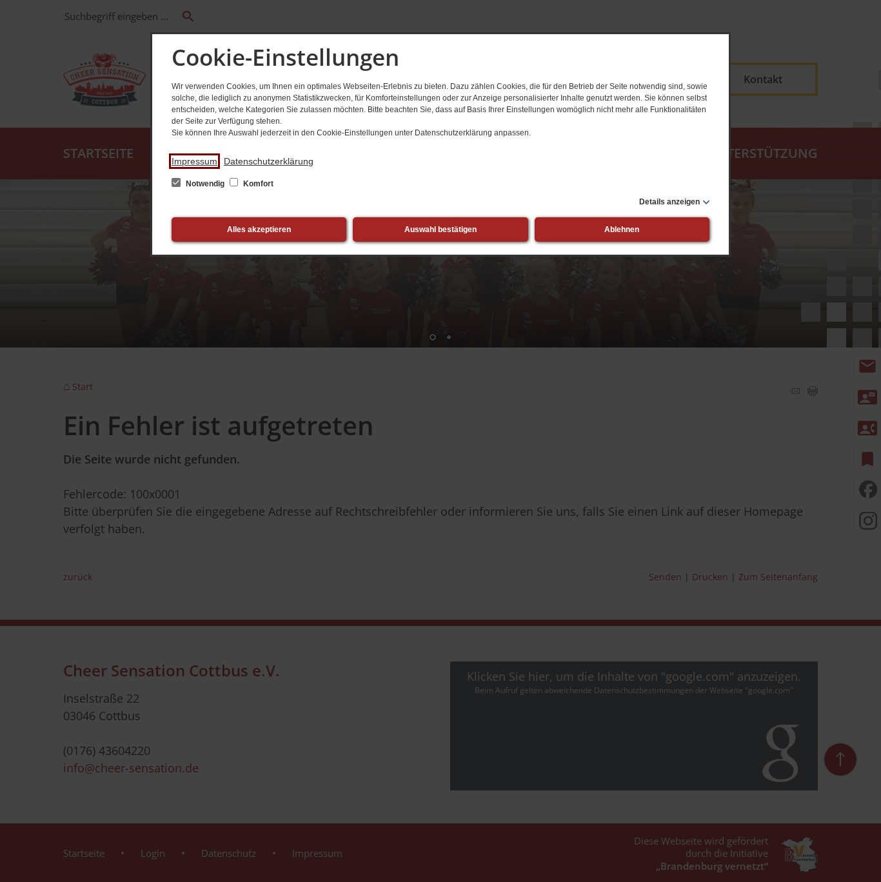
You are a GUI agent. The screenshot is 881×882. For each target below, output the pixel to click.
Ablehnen (621, 229)
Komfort (257, 183)
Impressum (194, 161)
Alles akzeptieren (259, 229)
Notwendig (205, 183)
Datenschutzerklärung (268, 161)
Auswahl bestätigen (440, 229)
